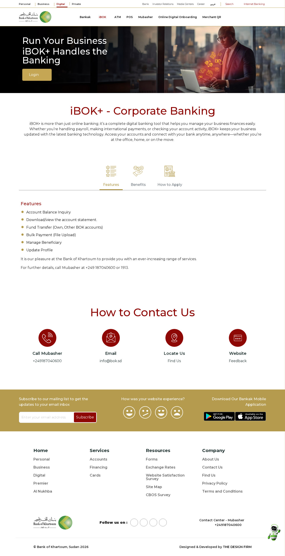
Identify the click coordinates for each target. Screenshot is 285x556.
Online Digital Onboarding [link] (177, 17)
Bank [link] (145, 4)
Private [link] (76, 4)
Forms (152, 459)
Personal (41, 459)
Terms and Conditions (222, 491)
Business (41, 467)
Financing (98, 467)
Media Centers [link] (185, 4)
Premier (40, 483)
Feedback (238, 361)
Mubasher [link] (145, 17)
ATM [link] (117, 17)
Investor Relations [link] (163, 4)
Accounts (98, 459)
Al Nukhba (42, 491)
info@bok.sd (111, 361)
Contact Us (212, 467)
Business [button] (44, 4)
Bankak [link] (85, 17)
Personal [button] (25, 4)
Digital (39, 475)
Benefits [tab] (138, 185)
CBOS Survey (158, 495)
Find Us (174, 361)
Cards (95, 475)
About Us (210, 459)
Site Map (154, 487)
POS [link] (129, 17)
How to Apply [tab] (169, 185)
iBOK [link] (103, 17)
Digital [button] (61, 4)
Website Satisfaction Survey (165, 477)
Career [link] (201, 4)
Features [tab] (111, 185)
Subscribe (85, 417)
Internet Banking (254, 4)
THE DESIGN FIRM (237, 547)
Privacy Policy (214, 483)
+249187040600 (47, 361)
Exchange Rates (160, 467)
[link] (35, 16)
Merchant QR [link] (211, 17)
